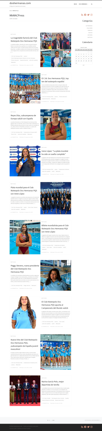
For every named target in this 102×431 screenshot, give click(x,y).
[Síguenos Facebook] (85, 15)
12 (81, 56)
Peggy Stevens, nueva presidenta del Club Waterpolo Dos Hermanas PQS (25, 268)
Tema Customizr (27, 428)
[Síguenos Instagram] (91, 15)
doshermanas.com (17, 426)
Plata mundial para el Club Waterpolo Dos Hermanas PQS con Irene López (24, 190)
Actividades (89, 25)
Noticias (90, 37)
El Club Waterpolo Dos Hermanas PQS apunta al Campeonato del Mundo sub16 (55, 304)
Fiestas (90, 32)
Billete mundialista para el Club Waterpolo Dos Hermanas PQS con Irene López (55, 228)
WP (16, 428)
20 (83, 58)
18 (78, 58)
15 (88, 56)
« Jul (83, 65)
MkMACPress (15, 65)
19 (81, 58)
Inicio (11, 10)
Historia (90, 35)
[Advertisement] (40, 28)
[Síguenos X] (88, 15)
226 (53, 420)
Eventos (90, 30)
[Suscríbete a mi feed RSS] (82, 15)
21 (86, 58)
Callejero (89, 28)
